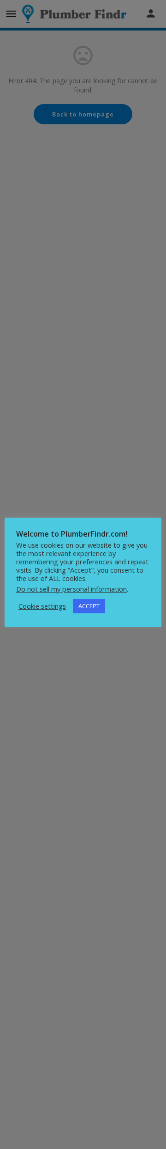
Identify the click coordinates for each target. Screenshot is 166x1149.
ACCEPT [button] (89, 606)
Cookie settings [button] (42, 606)
